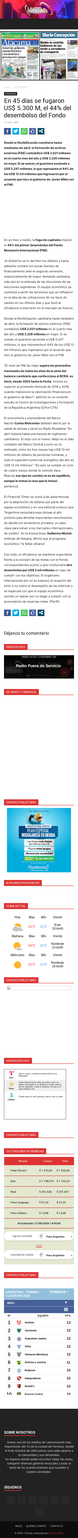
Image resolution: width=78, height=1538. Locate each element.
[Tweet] (15, 131)
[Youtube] (39, 1511)
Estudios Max (56, 1533)
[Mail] (33, 1500)
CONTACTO (56, 1526)
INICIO (18, 1526)
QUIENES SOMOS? (36, 1526)
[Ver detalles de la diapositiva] (39, 840)
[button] (6, 23)
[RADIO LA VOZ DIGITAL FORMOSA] (39, 9)
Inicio (7, 87)
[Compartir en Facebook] (7, 131)
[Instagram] (22, 1500)
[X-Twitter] (54, 1500)
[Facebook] (11, 1500)
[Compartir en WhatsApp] (24, 131)
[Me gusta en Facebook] (32, 131)
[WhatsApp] (65, 1500)
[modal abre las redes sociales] (41, 131)
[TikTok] (43, 1500)
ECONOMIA (20, 87)
